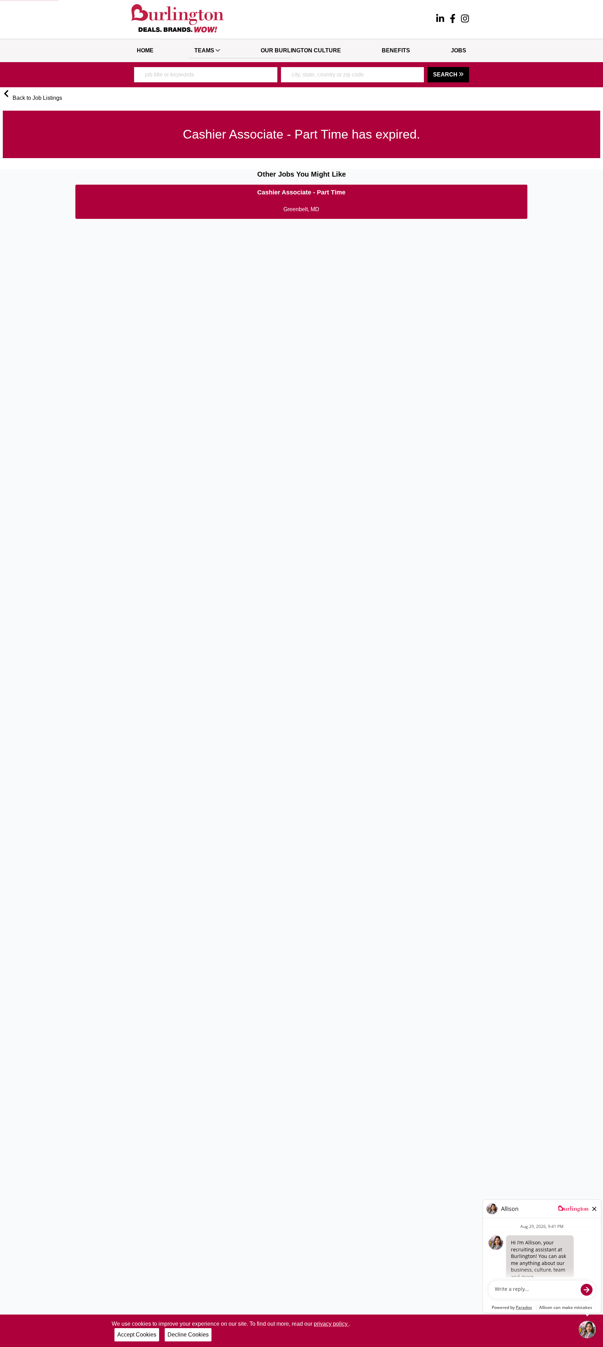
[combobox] (205, 74)
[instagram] (465, 19)
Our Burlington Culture (301, 50)
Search (446, 74)
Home (145, 50)
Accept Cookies (136, 1335)
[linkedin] (440, 19)
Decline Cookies (188, 1335)
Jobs (458, 50)
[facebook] (452, 19)
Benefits (396, 50)
